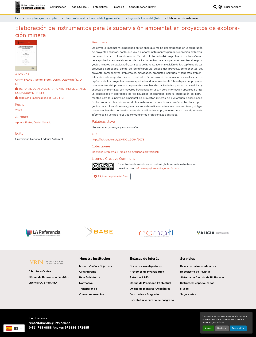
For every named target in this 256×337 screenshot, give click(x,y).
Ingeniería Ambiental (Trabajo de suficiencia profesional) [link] (145, 18)
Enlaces (118, 7)
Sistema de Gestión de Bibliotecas (202, 277)
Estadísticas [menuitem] (100, 7)
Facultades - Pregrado (144, 294)
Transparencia (88, 289)
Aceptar (208, 328)
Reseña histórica (89, 277)
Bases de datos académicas (198, 266)
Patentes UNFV (139, 277)
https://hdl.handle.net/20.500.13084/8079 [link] (118, 140)
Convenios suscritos (91, 294)
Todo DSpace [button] (78, 7)
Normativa (86, 283)
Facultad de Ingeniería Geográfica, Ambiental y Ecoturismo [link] (106, 18)
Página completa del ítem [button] (112, 176)
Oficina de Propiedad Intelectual (150, 283)
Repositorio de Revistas (195, 271)
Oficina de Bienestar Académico (150, 289)
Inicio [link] (18, 18)
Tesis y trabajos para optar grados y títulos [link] (42, 18)
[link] (51, 82)
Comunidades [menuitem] (58, 7)
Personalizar (238, 328)
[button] (30, 7)
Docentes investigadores (146, 266)
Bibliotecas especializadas (197, 283)
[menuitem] (80, 7)
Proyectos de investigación (147, 271)
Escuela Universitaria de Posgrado (152, 300)
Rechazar (222, 328)
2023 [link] (18, 110)
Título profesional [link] (74, 18)
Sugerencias (188, 294)
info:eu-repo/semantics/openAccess (157, 168)
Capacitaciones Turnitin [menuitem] (142, 7)
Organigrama (87, 271)
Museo (184, 289)
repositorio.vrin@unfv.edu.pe (50, 323)
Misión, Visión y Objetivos (95, 266)
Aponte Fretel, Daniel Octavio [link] (33, 122)
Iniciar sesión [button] (231, 7)
